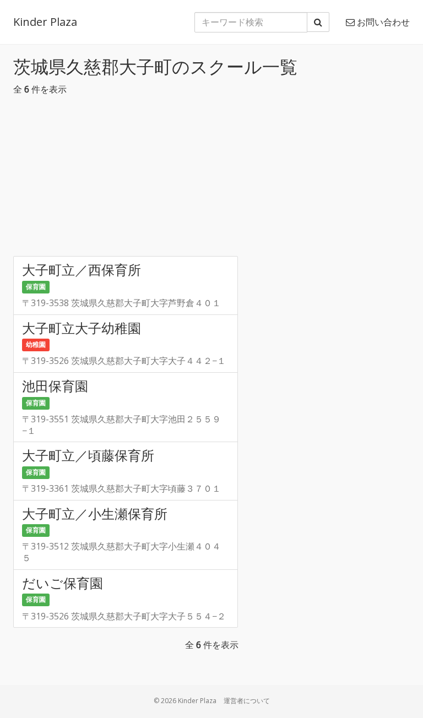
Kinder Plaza (45, 21)
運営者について (247, 700)
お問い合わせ (382, 22)
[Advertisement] (211, 179)
